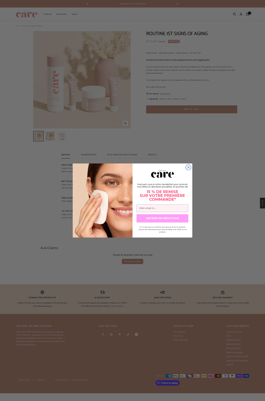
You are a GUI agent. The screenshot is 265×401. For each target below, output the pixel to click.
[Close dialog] (188, 167)
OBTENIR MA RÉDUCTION (162, 218)
